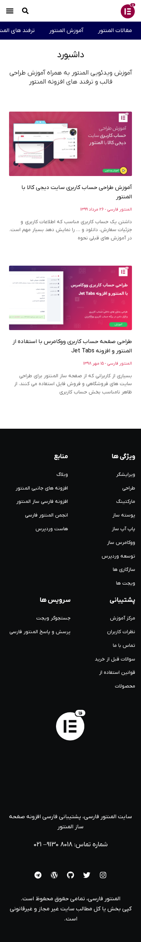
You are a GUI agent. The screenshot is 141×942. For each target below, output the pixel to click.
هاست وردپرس (51, 529)
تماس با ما (124, 645)
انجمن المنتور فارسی (46, 515)
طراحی (128, 488)
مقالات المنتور (115, 30)
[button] (10, 11)
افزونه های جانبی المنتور (42, 488)
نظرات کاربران (121, 631)
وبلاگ (62, 474)
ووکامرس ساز (121, 542)
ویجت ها (125, 583)
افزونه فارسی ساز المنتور (42, 501)
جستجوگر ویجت (53, 618)
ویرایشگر (125, 474)
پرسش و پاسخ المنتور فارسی (39, 631)
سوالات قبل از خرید (115, 659)
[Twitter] (87, 875)
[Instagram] (103, 875)
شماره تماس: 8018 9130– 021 (71, 844)
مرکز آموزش (122, 618)
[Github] (70, 875)
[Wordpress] (54, 875)
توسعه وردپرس (118, 556)
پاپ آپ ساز (123, 529)
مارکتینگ (125, 501)
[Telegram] (38, 875)
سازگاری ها (124, 569)
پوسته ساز (123, 515)
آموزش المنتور (66, 30)
